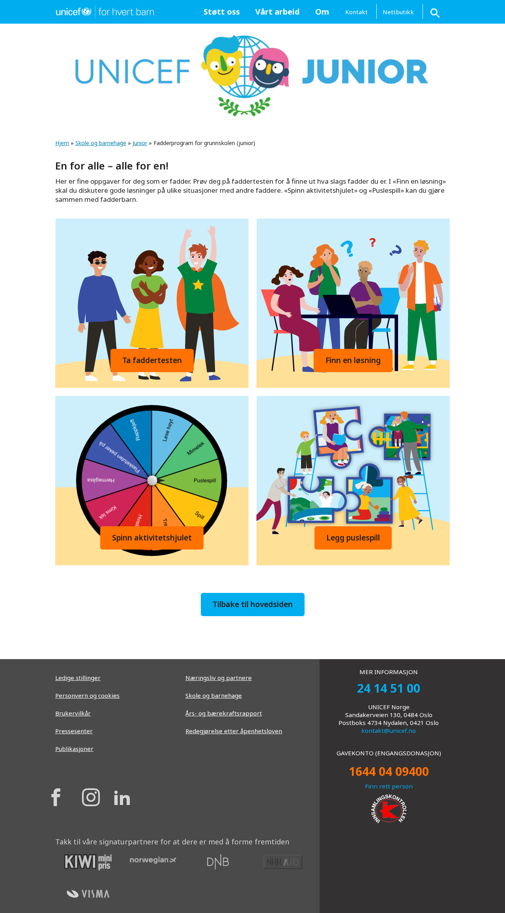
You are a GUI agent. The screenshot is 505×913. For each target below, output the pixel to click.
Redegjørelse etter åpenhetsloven (233, 731)
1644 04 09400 (389, 771)
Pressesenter (74, 731)
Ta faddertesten (152, 360)
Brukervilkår (73, 713)
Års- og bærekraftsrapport (223, 713)
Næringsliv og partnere (218, 678)
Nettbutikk (398, 12)
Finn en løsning (353, 360)
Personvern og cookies (87, 695)
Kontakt (356, 12)
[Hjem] (104, 10)
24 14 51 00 (388, 688)
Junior (140, 143)
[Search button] (436, 12)
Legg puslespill (353, 538)
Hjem (62, 143)
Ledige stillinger (78, 678)
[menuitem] (221, 12)
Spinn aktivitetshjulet (152, 538)
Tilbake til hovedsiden (253, 604)
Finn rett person (389, 786)
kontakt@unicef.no (388, 730)
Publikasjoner (74, 749)
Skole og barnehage (100, 143)
